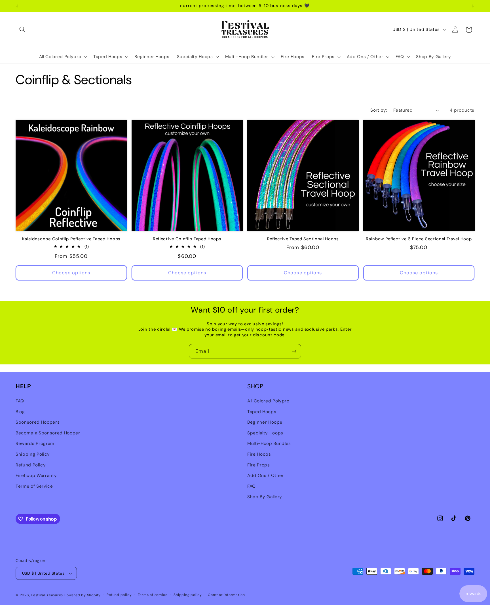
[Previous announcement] (17, 6)
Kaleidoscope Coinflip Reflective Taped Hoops (71, 239)
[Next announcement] (473, 6)
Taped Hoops (261, 411)
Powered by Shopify (82, 595)
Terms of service (153, 595)
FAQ (20, 401)
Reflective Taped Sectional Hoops (303, 239)
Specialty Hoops (265, 433)
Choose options (71, 273)
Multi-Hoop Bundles (269, 443)
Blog (20, 411)
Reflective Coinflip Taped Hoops (187, 239)
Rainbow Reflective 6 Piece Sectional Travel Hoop (419, 239)
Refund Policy (31, 465)
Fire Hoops (259, 454)
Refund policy (119, 595)
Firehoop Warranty (36, 475)
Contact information (226, 595)
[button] (22, 29)
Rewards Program (35, 443)
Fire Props (258, 465)
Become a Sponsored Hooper (48, 433)
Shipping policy (188, 595)
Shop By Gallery (264, 497)
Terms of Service (34, 486)
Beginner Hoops (264, 422)
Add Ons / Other (265, 475)
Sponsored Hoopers (38, 422)
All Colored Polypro (268, 401)
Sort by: (378, 110)
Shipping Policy (33, 454)
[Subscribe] (294, 351)
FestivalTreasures (47, 595)
